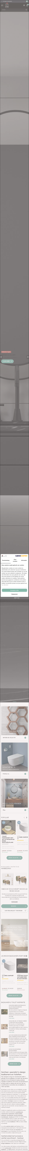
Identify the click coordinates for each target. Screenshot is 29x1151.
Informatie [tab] (24, 560)
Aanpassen (14, 594)
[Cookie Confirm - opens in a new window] (21, 556)
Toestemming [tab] (5, 560)
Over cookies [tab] (15, 560)
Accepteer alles (14, 590)
